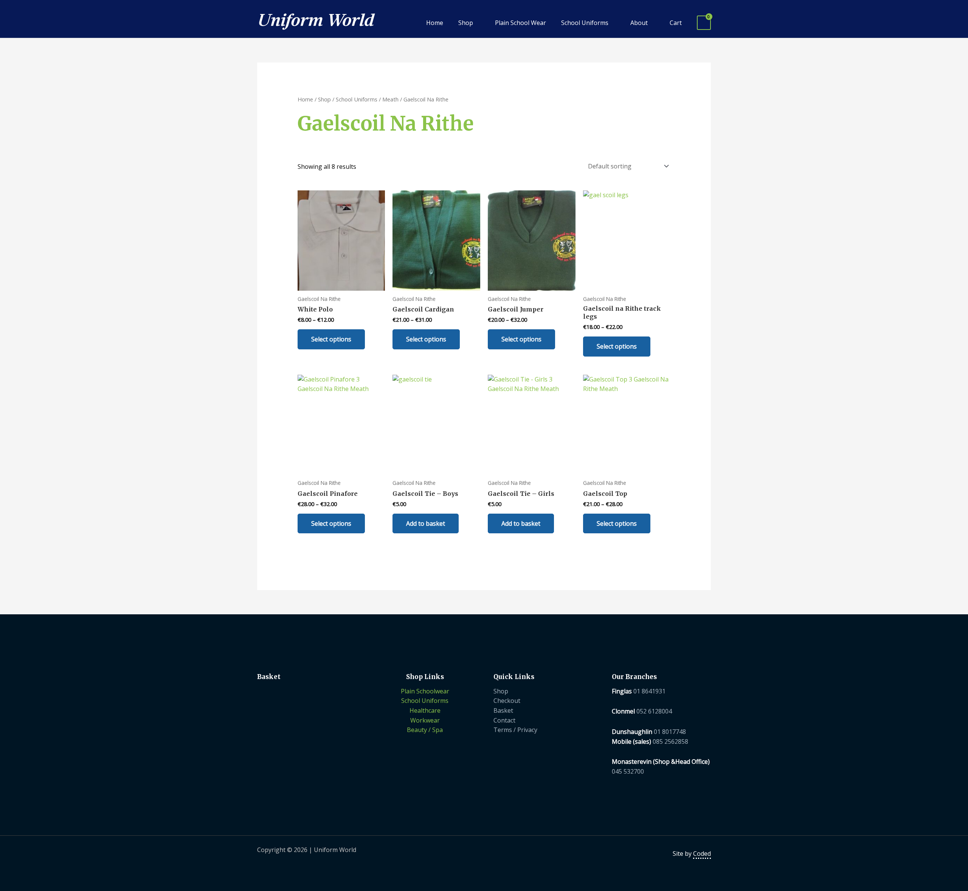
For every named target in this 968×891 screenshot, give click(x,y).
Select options (331, 339)
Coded (702, 853)
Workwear (425, 720)
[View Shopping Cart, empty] (704, 23)
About (639, 23)
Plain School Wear (520, 23)
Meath (390, 99)
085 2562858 (670, 741)
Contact (504, 720)
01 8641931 (649, 691)
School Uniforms (584, 23)
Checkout (506, 700)
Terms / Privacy (515, 730)
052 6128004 (654, 711)
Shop (465, 23)
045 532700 (628, 771)
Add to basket (425, 523)
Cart (676, 23)
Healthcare (425, 710)
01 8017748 (670, 731)
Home (434, 23)
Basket (503, 710)
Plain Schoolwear (425, 691)
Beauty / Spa (425, 730)
